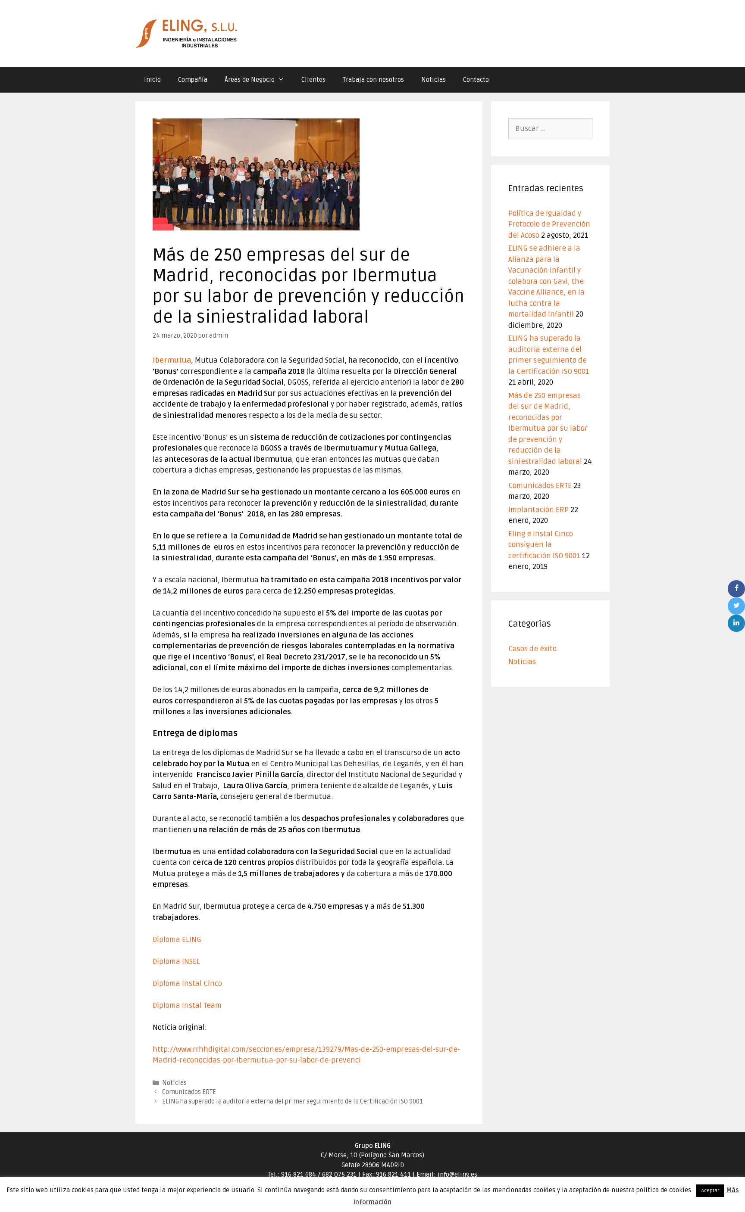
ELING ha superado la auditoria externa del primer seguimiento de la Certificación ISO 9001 (292, 1101)
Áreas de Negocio (250, 80)
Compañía (192, 80)
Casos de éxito (532, 648)
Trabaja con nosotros (373, 80)
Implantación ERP (538, 509)
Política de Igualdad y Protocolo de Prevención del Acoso (549, 224)
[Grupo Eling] (187, 33)
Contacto (476, 80)
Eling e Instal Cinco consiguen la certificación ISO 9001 (544, 544)
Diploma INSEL (176, 961)
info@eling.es (457, 1174)
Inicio (152, 80)
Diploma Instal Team (187, 1005)
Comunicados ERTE (189, 1092)
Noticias (433, 80)
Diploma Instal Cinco (187, 983)
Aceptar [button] (710, 1190)
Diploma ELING (177, 939)
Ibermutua (172, 360)
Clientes (313, 80)
